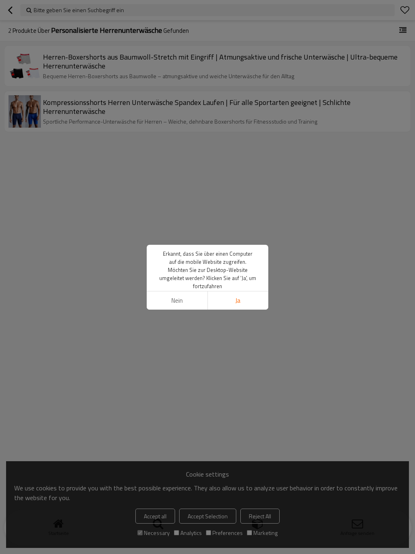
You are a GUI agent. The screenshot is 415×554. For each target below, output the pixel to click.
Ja (237, 300)
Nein (177, 300)
